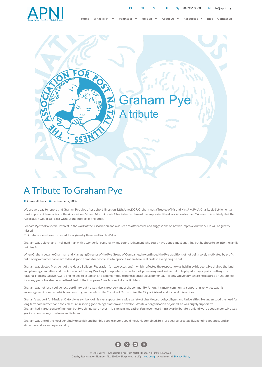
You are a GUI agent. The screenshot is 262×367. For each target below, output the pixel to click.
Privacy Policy (182, 356)
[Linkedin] (135, 344)
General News (36, 201)
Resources (191, 18)
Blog (210, 18)
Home (85, 18)
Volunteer (126, 18)
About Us (168, 18)
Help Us (147, 18)
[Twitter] (127, 344)
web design (150, 356)
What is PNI (101, 18)
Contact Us (224, 18)
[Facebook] (118, 344)
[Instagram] (144, 344)
